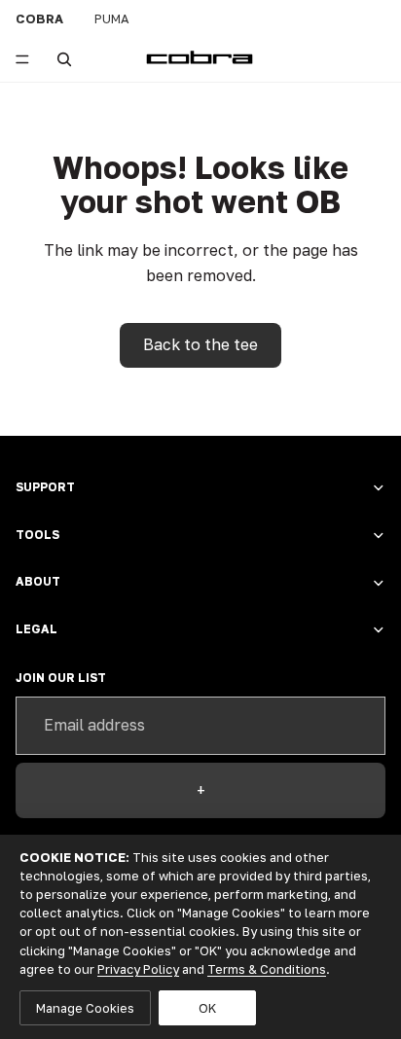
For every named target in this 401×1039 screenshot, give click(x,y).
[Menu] (22, 59)
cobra (39, 18)
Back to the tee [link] (200, 344)
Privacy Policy (138, 969)
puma (111, 18)
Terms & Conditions (266, 969)
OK (207, 1008)
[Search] (64, 59)
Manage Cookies (85, 1008)
